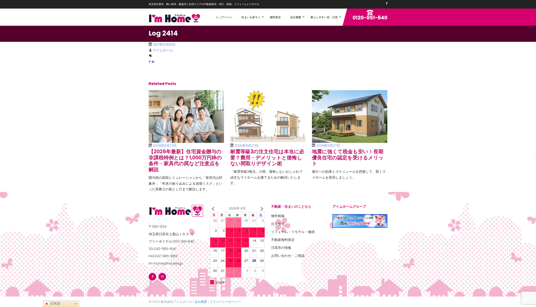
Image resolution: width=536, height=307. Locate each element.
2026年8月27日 (165, 145)
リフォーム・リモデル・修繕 (293, 231)
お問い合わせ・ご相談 (288, 255)
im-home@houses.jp (166, 263)
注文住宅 (278, 223)
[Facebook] (386, 3)
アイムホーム (163, 50)
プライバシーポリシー (225, 301)
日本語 (54, 303)
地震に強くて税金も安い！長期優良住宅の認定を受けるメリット (348, 157)
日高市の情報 (281, 247)
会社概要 (201, 301)
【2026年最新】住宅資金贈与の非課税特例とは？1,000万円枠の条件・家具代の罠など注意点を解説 (185, 160)
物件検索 (278, 216)
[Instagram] (162, 276)
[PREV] (214, 208)
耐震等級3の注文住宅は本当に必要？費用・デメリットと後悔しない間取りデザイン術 (267, 157)
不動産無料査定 (283, 239)
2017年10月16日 (164, 44)
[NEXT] (261, 208)
